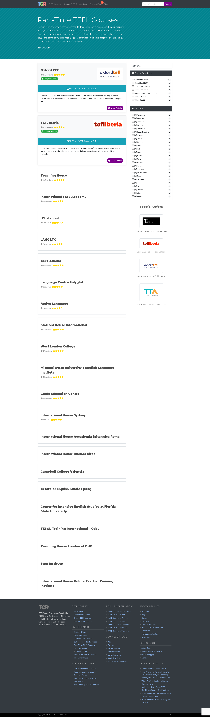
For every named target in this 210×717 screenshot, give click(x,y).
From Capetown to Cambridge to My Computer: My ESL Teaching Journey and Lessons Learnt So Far (155, 675)
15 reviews (47, 265)
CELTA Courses (80, 648)
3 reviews (47, 222)
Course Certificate (143, 73)
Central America (114, 655)
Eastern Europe (114, 648)
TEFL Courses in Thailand (118, 624)
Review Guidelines (149, 624)
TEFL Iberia (50, 123)
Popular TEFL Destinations (75, 4)
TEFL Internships (81, 658)
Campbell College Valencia (62, 471)
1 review (46, 419)
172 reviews (48, 75)
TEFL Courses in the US (117, 627)
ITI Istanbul (50, 218)
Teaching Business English (85, 672)
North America (114, 651)
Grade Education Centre (60, 394)
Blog (106, 4)
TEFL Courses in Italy (116, 614)
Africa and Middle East (117, 661)
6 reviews (47, 287)
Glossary (145, 621)
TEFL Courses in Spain (117, 621)
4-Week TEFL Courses (83, 638)
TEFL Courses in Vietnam (118, 631)
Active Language (54, 303)
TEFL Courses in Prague (117, 618)
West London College (58, 346)
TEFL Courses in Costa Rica (119, 611)
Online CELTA (81, 651)
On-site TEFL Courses (83, 621)
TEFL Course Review (52, 715)
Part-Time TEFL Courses (84, 645)
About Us (145, 611)
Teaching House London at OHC (66, 546)
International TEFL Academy (63, 197)
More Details (116, 108)
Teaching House (54, 175)
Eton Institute (52, 563)
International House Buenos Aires (68, 454)
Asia (109, 642)
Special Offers (96, 4)
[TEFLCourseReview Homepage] (54, 608)
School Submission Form (151, 651)
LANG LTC (48, 239)
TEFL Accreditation (149, 634)
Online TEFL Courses (83, 618)
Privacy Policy (168, 715)
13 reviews (47, 377)
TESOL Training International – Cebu (70, 528)
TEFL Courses (55, 4)
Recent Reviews (80, 635)
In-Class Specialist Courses (85, 668)
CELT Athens (51, 261)
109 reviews (48, 127)
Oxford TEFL (50, 70)
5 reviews (47, 308)
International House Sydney (63, 415)
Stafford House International (64, 325)
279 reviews (48, 180)
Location (139, 108)
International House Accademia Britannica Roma (80, 436)
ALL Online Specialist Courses (86, 684)
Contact (144, 618)
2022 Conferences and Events (153, 668)
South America (114, 658)
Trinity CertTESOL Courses (85, 654)
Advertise (145, 637)
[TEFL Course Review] (42, 4)
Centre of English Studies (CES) (66, 489)
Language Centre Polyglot (62, 282)
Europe (111, 645)
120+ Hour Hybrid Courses (85, 642)
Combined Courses (82, 614)
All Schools (78, 611)
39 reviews (47, 201)
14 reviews (47, 351)
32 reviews (47, 329)
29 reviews (47, 398)
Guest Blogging (147, 654)
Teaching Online (80, 675)
